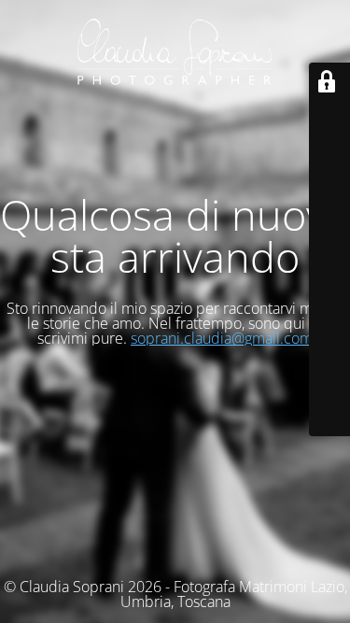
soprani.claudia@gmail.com (222, 338)
